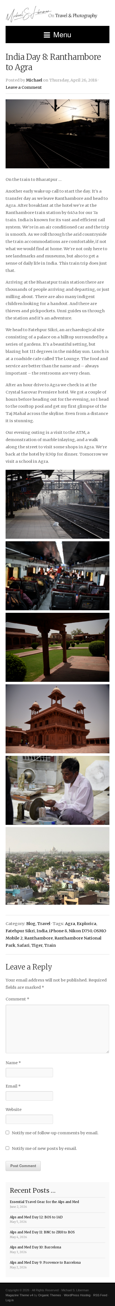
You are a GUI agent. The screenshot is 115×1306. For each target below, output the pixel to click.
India (42, 930)
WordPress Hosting (77, 1295)
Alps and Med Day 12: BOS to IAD (36, 1217)
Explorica (86, 923)
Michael (34, 80)
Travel (43, 923)
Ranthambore (38, 938)
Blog (30, 923)
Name (13, 1062)
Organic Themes (49, 1295)
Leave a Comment (24, 87)
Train (50, 945)
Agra (70, 923)
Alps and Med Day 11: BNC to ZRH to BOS (42, 1232)
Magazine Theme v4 (19, 1295)
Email (13, 1086)
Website (13, 1109)
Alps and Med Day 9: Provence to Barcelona (45, 1263)
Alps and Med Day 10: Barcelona (35, 1247)
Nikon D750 (80, 930)
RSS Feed (100, 1295)
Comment (17, 999)
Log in (10, 1300)
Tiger (36, 945)
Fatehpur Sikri (20, 930)
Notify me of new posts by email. (44, 1148)
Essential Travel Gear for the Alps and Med (44, 1202)
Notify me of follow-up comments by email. (55, 1132)
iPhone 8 (58, 930)
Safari (23, 945)
